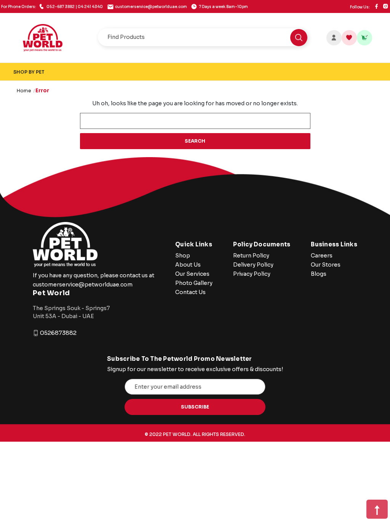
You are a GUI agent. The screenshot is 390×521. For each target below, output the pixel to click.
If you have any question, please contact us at (93, 275)
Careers (321, 255)
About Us (188, 264)
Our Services (192, 273)
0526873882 (58, 332)
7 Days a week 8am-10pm (223, 6)
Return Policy (251, 255)
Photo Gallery (194, 283)
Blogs (318, 273)
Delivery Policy (253, 264)
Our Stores (325, 264)
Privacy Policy (251, 273)
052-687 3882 (52, 6)
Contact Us (190, 292)
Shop (182, 255)
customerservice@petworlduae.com (151, 6)
